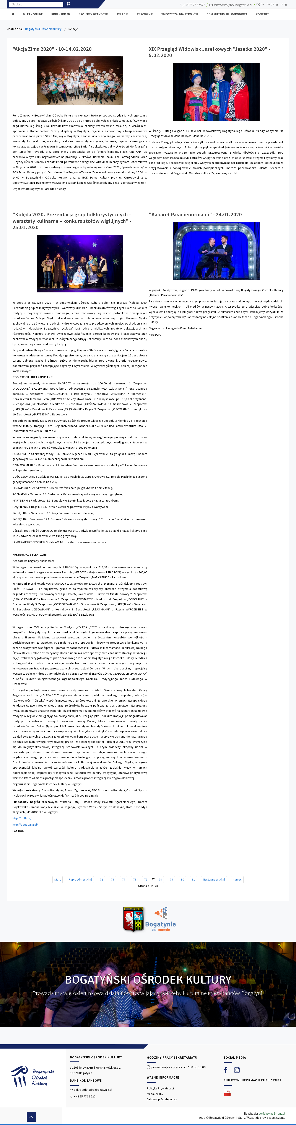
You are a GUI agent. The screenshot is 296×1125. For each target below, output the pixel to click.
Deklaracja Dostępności (162, 1099)
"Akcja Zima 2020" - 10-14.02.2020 (52, 49)
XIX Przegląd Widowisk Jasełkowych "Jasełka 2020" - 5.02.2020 (209, 52)
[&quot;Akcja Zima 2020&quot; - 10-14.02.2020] (80, 80)
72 (101, 879)
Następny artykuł (214, 879)
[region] (148, 1084)
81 (193, 879)
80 (182, 879)
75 (134, 879)
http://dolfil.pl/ (22, 818)
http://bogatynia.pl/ (25, 825)
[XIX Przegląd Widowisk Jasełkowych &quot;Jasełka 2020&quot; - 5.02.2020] (216, 91)
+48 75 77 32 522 (194, 5)
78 (160, 879)
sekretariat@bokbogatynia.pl (232, 5)
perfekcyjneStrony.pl (272, 1113)
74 (123, 879)
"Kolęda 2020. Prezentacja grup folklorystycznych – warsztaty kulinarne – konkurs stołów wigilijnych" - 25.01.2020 (72, 221)
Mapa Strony (155, 1094)
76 (145, 879)
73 (112, 879)
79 (171, 879)
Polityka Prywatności (160, 1088)
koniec (237, 879)
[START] (13, 14)
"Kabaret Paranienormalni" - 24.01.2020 (195, 214)
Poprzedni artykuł (80, 879)
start (57, 879)
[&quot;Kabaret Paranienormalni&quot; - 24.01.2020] (216, 251)
